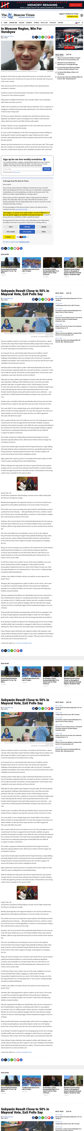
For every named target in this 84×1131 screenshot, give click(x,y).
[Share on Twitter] (36, 37)
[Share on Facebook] (33, 37)
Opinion (36, 22)
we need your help (21, 209)
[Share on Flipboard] (48, 37)
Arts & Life (44, 22)
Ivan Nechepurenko (8, 298)
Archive (60, 22)
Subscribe (47, 169)
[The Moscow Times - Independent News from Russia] (18, 15)
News (5, 22)
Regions (21, 22)
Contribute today (72, 16)
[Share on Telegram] (39, 37)
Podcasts (53, 22)
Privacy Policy (17, 172)
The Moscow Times (8, 36)
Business (29, 22)
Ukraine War (13, 22)
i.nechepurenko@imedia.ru (23, 643)
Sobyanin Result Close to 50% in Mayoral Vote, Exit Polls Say (25, 292)
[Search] (82, 23)
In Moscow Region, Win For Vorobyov (21, 30)
